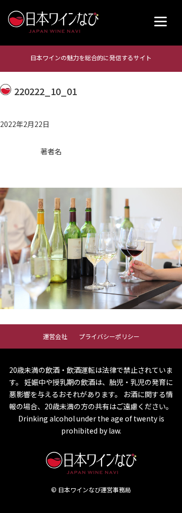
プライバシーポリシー (109, 336)
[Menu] (160, 21)
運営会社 (55, 336)
